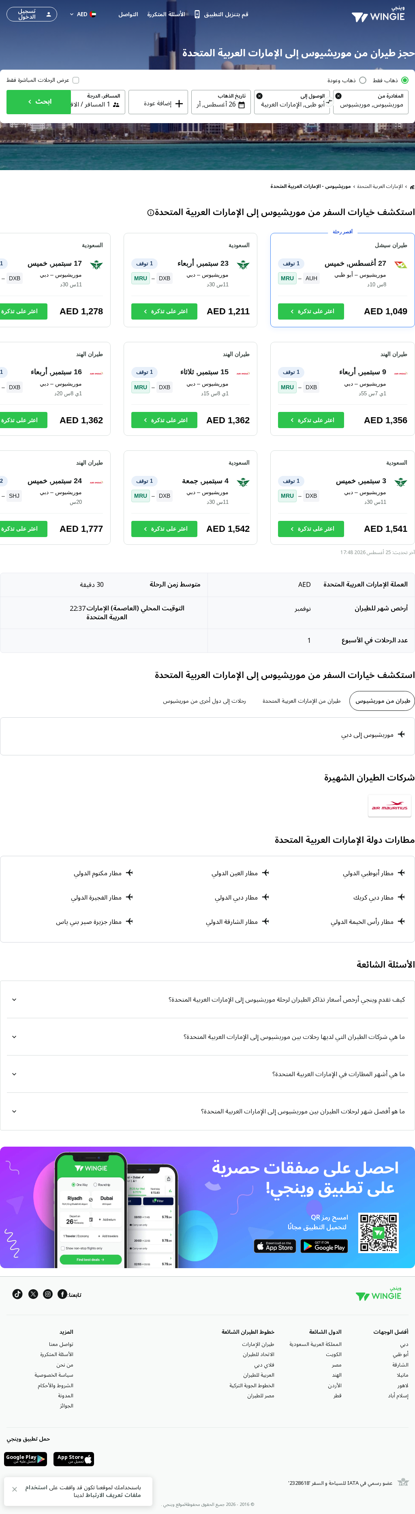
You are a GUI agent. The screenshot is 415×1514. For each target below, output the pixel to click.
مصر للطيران (260, 1395)
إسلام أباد (398, 1395)
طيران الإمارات (258, 1344)
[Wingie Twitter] (33, 1295)
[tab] (382, 701)
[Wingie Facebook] (62, 1295)
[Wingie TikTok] (17, 1295)
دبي (404, 1344)
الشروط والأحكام (55, 1385)
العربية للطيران (258, 1375)
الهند (337, 1375)
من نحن (64, 1365)
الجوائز (66, 1406)
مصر (337, 1365)
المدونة (65, 1395)
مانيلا (403, 1375)
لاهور (403, 1385)
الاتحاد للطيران (258, 1354)
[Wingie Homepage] (380, 14)
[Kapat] (15, 1490)
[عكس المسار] (329, 102)
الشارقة (400, 1365)
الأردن (335, 1385)
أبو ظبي (401, 1354)
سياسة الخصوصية (53, 1375)
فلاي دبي (264, 1365)
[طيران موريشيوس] (389, 805)
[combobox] (370, 104)
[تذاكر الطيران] (412, 187)
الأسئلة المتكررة (56, 1354)
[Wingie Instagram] (48, 1295)
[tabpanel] (207, 736)
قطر (338, 1395)
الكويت (334, 1354)
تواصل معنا (61, 1344)
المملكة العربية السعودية (315, 1344)
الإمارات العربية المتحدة (380, 186)
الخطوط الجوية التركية (251, 1385)
